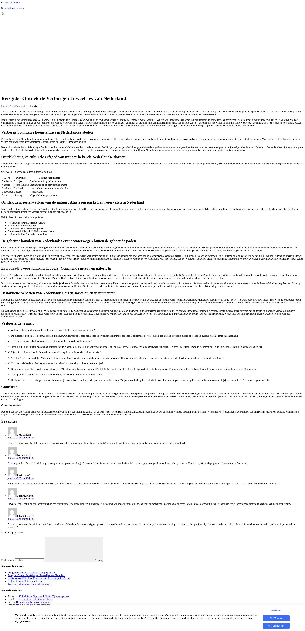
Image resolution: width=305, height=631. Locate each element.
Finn (17, 106)
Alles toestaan (276, 618)
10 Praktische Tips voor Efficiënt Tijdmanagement (44, 596)
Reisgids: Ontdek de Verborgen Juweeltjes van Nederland (36, 575)
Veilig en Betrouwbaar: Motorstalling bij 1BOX (31, 572)
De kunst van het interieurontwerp (25, 581)
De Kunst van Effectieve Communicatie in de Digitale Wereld (39, 578)
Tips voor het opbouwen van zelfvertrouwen (30, 584)
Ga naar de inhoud (10, 2)
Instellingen (276, 610)
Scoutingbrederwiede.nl (13, 8)
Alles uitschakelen (276, 626)
